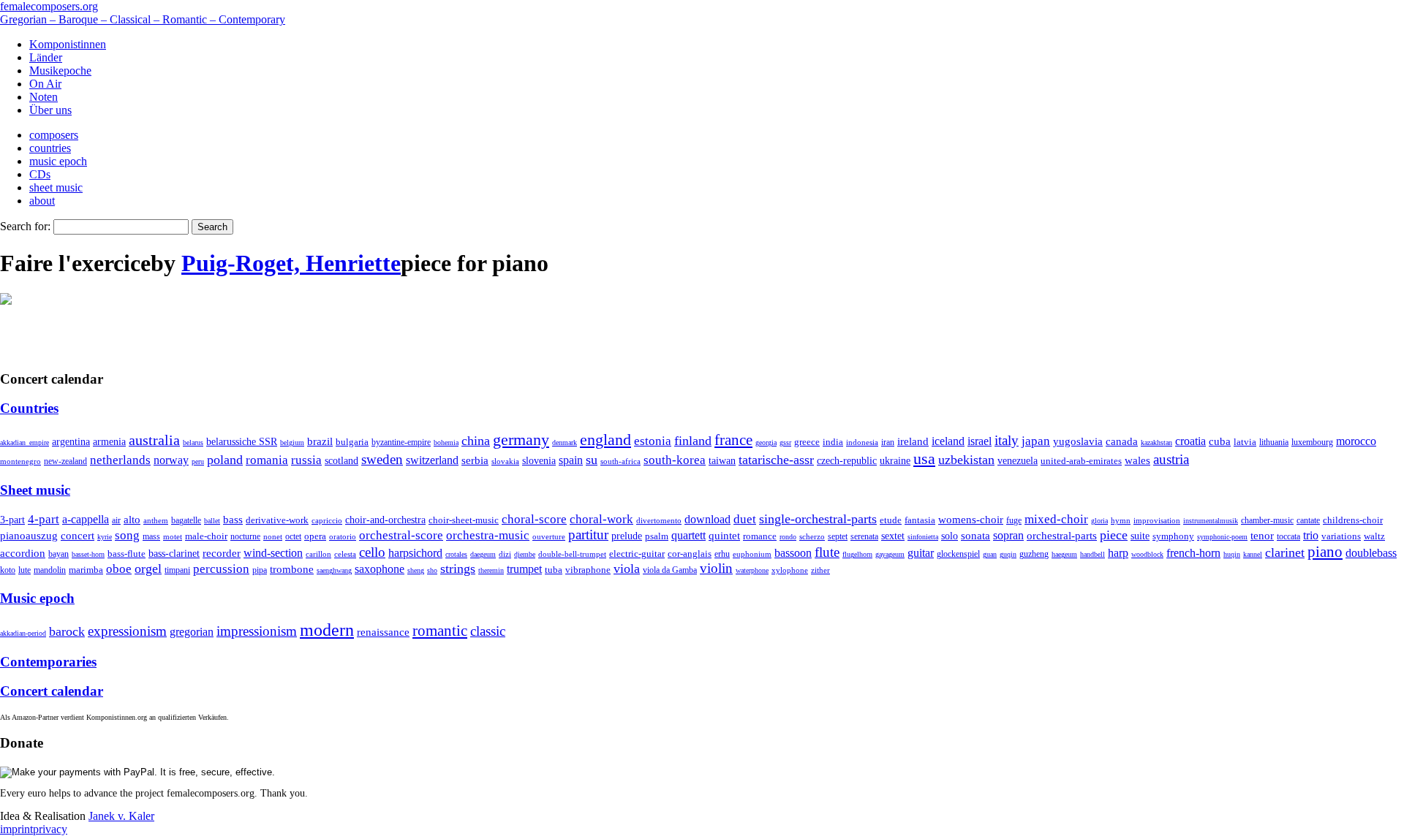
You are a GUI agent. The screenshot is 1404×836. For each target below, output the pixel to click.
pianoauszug (29, 536)
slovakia (505, 461)
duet (744, 519)
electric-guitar (637, 553)
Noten (43, 97)
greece (807, 441)
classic (487, 631)
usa (924, 458)
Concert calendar (51, 691)
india (833, 441)
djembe (524, 554)
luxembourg (1312, 442)
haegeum (1064, 554)
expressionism (127, 631)
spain (571, 460)
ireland (913, 441)
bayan (58, 554)
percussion (221, 569)
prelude (626, 536)
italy (1006, 440)
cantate (1308, 520)
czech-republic (847, 460)
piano (1325, 551)
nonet (272, 536)
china (475, 440)
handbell (1092, 554)
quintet (724, 536)
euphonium (752, 554)
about (42, 200)
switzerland (432, 460)
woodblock (1147, 554)
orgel (148, 568)
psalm (656, 536)
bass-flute (126, 553)
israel (979, 441)
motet (172, 536)
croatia (1190, 441)
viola (627, 568)
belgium (292, 442)
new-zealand (65, 461)
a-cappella (85, 519)
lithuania (1273, 442)
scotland (341, 460)
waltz (1374, 536)
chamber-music (1267, 520)
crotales (456, 554)
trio (1310, 535)
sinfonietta (922, 537)
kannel (1252, 554)
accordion (22, 553)
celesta (345, 554)
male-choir (206, 536)
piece (1114, 535)
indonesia (862, 442)
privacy (50, 829)
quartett (688, 535)
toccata (1288, 536)
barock (67, 631)
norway (171, 460)
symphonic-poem (1222, 537)
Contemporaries (48, 661)
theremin (491, 570)
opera (315, 536)
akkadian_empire (24, 442)
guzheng (1034, 554)
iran (887, 442)
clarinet (1285, 552)
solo (949, 536)
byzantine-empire (401, 442)
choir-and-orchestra (385, 519)
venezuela (1017, 460)
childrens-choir (1353, 520)
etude (891, 520)
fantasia (920, 519)
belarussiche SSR (241, 441)
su (591, 459)
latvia (1245, 441)
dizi (505, 554)
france (733, 440)
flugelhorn (857, 554)
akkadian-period (23, 633)
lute (24, 570)
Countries (29, 408)
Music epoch (37, 598)
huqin (1231, 554)
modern (327, 629)
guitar (920, 553)
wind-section (273, 553)
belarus (193, 442)
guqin (1008, 554)
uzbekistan (966, 459)
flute (827, 552)
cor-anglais (690, 554)
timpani (177, 570)
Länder (45, 57)
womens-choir (970, 519)
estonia (652, 441)
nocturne (245, 537)
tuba (553, 569)
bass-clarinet (174, 553)
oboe (119, 569)
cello (372, 552)
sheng (415, 570)
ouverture (548, 536)
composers (53, 135)
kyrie (104, 537)
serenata (864, 536)
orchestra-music (487, 535)
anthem (155, 520)
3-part (12, 519)
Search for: (25, 226)
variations (1341, 536)
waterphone (752, 570)
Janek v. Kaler (121, 816)
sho (432, 570)
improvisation (1156, 520)
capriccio (327, 520)
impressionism (256, 631)
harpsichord (415, 553)
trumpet (524, 569)
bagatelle (186, 520)
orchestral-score (401, 535)
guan (990, 554)
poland (225, 459)
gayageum (890, 554)
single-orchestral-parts (818, 519)
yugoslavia (1078, 441)
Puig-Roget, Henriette (291, 263)
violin (716, 568)
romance (760, 536)
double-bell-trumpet (572, 554)
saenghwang (334, 570)
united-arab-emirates (1081, 460)
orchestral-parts (1062, 536)
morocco (1356, 441)
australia (154, 440)
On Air (45, 83)
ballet (212, 521)
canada (1122, 441)
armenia (109, 441)
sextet (893, 536)
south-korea (675, 460)
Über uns (50, 110)
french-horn (1193, 553)
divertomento (659, 520)
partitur (588, 534)
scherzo (812, 536)
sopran (1008, 535)
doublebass (1371, 553)
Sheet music (35, 490)
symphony (1173, 536)
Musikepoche (60, 70)
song (127, 535)
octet (293, 536)
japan (1036, 441)
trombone (292, 569)
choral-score (534, 519)
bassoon (793, 553)
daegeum (483, 554)
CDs (39, 174)
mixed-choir (1056, 519)
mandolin (50, 570)
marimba (86, 569)
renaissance (383, 632)
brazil (320, 441)
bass (233, 519)
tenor (1262, 536)
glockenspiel (958, 554)
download (707, 519)
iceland (948, 441)
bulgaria (352, 441)
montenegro (20, 461)
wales (1137, 460)
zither (820, 570)
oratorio (342, 536)
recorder (222, 553)
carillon (318, 554)
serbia (474, 460)
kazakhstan (1156, 442)
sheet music (56, 187)
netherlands (120, 460)
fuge (1014, 520)
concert (77, 536)
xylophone (789, 570)
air (116, 520)
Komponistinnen (67, 44)
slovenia (539, 460)
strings (457, 568)
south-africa (620, 461)
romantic (439, 630)
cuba (1220, 441)
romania (267, 459)
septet (838, 536)
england (605, 440)
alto (132, 519)
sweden (382, 459)
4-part (43, 519)
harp (1118, 553)
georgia (766, 442)
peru (198, 461)
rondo (788, 537)
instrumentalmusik (1210, 521)
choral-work (601, 519)
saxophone (379, 569)
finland (693, 440)
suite (1140, 536)
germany (521, 439)
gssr (785, 442)
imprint (16, 829)
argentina (71, 441)
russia (306, 460)
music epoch (58, 161)
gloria (1099, 521)
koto (7, 570)
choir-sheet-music (464, 519)
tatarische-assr (776, 459)
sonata (975, 535)
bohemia (446, 442)
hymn (1121, 520)
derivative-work (277, 520)
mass (151, 536)
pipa (259, 570)
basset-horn (88, 554)
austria (1171, 459)
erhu (722, 554)
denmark (564, 442)
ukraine (895, 460)
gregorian (192, 632)
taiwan (722, 460)
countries (50, 148)
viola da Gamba (670, 570)
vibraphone (588, 570)
